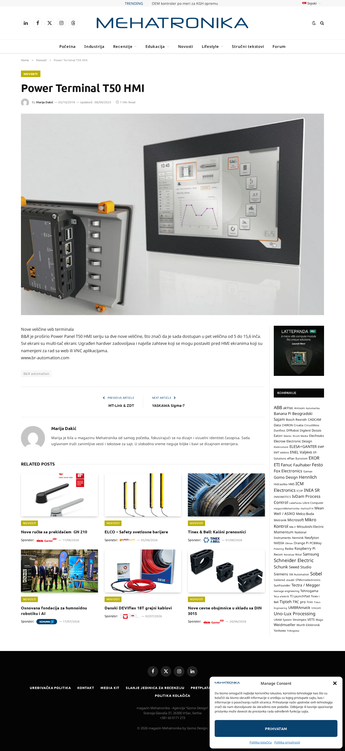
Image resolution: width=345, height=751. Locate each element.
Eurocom (301, 458)
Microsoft (295, 519)
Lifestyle (210, 46)
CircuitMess (311, 425)
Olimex (289, 543)
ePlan (290, 458)
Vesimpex (299, 619)
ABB (278, 407)
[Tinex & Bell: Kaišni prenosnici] (226, 494)
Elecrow (279, 441)
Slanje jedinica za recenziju (155, 687)
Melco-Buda (305, 513)
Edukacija (155, 46)
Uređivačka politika (50, 687)
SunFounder (282, 585)
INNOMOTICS (282, 497)
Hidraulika (280, 484)
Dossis (316, 430)
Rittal (298, 554)
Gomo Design (286, 477)
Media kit (110, 687)
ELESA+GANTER (303, 446)
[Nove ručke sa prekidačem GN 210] (59, 494)
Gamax (307, 471)
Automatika (313, 408)
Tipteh (286, 601)
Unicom (316, 608)
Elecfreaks (316, 436)
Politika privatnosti (287, 742)
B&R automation (36, 373)
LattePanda (295, 503)
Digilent (305, 430)
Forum (279, 46)
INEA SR (312, 490)
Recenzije (123, 46)
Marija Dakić (44, 102)
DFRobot (292, 430)
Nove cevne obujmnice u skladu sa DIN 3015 (225, 610)
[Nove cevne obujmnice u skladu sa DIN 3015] (226, 571)
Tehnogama (309, 591)
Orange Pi (301, 543)
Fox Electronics (288, 471)
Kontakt (85, 687)
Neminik (298, 538)
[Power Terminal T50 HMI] (172, 214)
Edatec (288, 436)
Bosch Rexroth (296, 419)
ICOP (300, 491)
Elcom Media (300, 436)
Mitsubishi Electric (310, 526)
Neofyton (312, 537)
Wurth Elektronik (308, 625)
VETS (311, 619)
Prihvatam (276, 728)
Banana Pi (282, 413)
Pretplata (201, 687)
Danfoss (279, 430)
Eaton (278, 436)
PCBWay (316, 543)
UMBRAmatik (299, 607)
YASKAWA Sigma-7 (168, 405)
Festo (317, 465)
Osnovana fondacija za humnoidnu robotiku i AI (54, 610)
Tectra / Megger (305, 584)
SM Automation (299, 574)
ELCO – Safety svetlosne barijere (136, 531)
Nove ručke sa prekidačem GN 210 (184, 3)
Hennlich (308, 477)
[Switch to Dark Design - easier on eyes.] (314, 23)
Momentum (283, 532)
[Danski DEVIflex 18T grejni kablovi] (143, 571)
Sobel (316, 573)
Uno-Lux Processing (294, 613)
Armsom (299, 408)
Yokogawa (293, 630)
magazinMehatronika (287, 508)
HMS (291, 484)
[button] (334, 683)
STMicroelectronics (307, 580)
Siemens (281, 574)
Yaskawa (280, 630)
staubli (290, 580)
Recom (278, 554)
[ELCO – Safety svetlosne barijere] (143, 494)
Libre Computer (313, 503)
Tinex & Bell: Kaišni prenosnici (217, 531)
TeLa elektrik (281, 596)
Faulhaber (302, 464)
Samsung (311, 554)
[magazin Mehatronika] (172, 23)
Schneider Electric (294, 560)
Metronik (280, 520)
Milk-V (292, 527)
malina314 (307, 508)
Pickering (279, 548)
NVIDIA (279, 543)
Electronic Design (299, 441)
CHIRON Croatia (292, 425)
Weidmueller (284, 624)
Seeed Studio (300, 567)
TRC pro (299, 602)
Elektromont (281, 447)
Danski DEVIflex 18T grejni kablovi (138, 607)
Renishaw (289, 554)
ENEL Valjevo (301, 452)
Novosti (185, 46)
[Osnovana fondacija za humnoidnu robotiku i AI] (59, 571)
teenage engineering (286, 591)
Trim (310, 602)
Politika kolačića (261, 742)
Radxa (289, 548)
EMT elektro (281, 452)
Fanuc (286, 465)
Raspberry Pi (304, 548)
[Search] (321, 23)
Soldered (279, 580)
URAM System (283, 620)
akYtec (288, 408)
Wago (319, 620)
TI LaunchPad (300, 596)
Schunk (281, 567)
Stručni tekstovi (248, 46)
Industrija (94, 46)
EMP (321, 447)
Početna (67, 46)
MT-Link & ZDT (121, 405)
